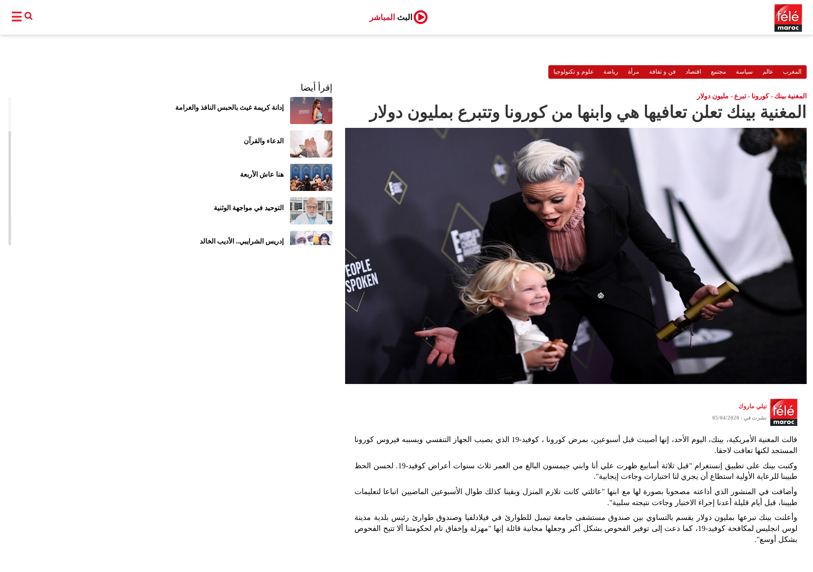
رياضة (610, 72)
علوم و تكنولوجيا (573, 72)
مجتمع (718, 72)
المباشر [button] (391, 17)
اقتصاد (693, 72)
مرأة (633, 72)
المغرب (792, 72)
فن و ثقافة (662, 72)
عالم (768, 72)
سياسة (744, 72)
